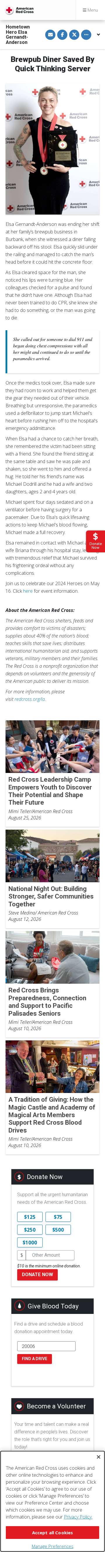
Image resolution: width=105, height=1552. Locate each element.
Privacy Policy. (78, 1517)
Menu (92, 10)
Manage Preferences (53, 1546)
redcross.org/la (30, 699)
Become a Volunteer (56, 1406)
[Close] (98, 1457)
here (28, 591)
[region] (52, 1501)
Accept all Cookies (52, 1532)
